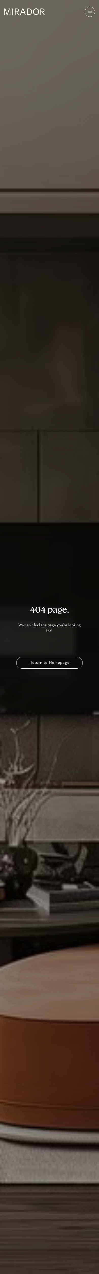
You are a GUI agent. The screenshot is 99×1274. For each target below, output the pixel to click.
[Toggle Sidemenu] (90, 12)
